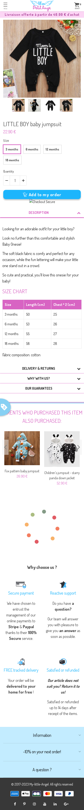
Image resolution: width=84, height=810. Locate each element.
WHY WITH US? (38, 378)
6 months (32, 149)
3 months (12, 149)
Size (6, 140)
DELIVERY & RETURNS (38, 368)
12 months (52, 149)
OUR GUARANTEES (38, 388)
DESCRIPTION (39, 212)
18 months (12, 160)
